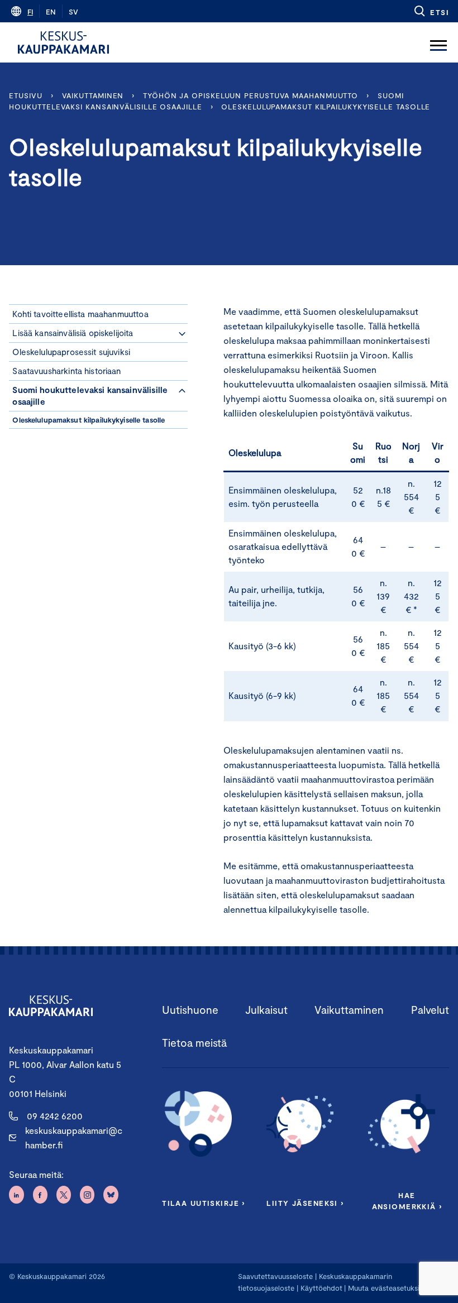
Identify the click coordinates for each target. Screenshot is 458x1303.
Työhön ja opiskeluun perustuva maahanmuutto (250, 95)
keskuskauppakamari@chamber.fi (73, 1137)
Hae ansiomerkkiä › (407, 1201)
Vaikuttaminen (93, 95)
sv (73, 11)
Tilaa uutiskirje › (203, 1203)
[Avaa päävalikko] (438, 42)
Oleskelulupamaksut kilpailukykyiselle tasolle (325, 106)
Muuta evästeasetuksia (385, 1287)
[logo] (63, 42)
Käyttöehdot (321, 1287)
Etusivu (25, 95)
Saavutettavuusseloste (275, 1276)
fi (30, 11)
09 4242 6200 (55, 1115)
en (51, 11)
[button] (431, 11)
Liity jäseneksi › (305, 1203)
